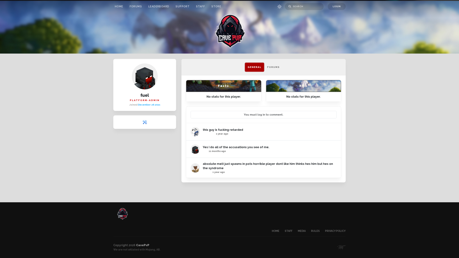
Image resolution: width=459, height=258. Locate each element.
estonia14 (209, 133)
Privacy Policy (335, 231)
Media (302, 231)
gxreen (207, 172)
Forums (136, 6)
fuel (205, 151)
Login (337, 6)
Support (183, 6)
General (254, 67)
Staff (200, 6)
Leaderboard (158, 6)
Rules (315, 231)
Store (216, 6)
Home (119, 6)
